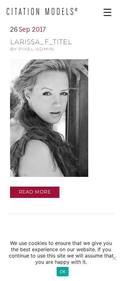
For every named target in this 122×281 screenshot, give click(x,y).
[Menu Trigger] (102, 12)
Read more (35, 192)
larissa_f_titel (41, 42)
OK (63, 271)
